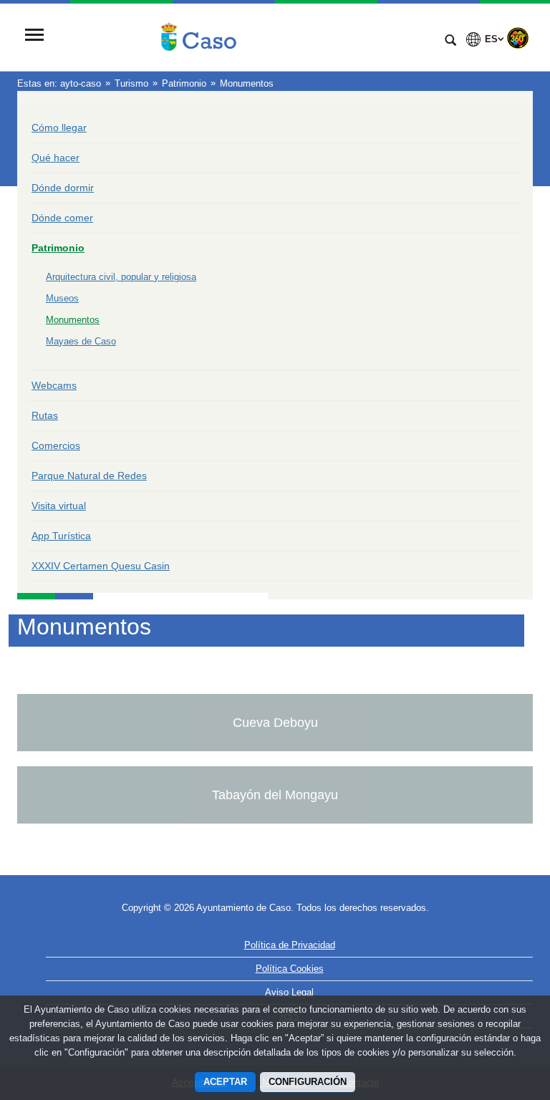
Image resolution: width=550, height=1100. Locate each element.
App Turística (61, 535)
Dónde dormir (63, 187)
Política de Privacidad (289, 945)
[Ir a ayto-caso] (243, 36)
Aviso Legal (289, 992)
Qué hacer (55, 157)
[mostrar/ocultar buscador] (450, 41)
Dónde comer (62, 217)
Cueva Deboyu (275, 722)
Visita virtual (59, 505)
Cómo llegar (59, 127)
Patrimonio (58, 248)
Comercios (56, 445)
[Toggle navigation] (34, 36)
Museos (62, 298)
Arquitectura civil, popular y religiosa (121, 276)
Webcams (54, 385)
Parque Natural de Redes (89, 475)
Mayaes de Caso (81, 341)
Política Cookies (290, 968)
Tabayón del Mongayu (275, 795)
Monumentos (73, 319)
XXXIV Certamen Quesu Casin (101, 565)
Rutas (45, 415)
